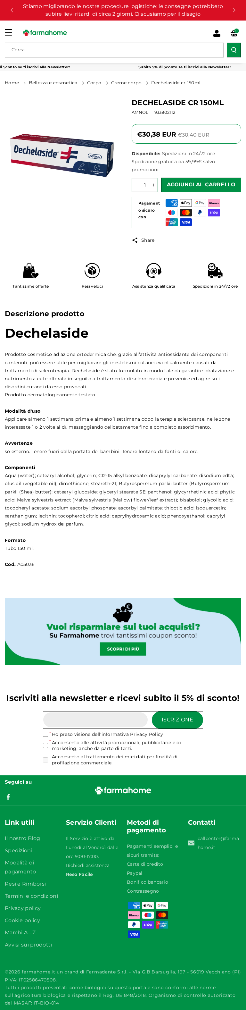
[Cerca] (234, 50)
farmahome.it (38, 972)
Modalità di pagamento (20, 867)
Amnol (140, 112)
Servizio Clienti (91, 822)
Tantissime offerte (30, 286)
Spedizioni (18, 850)
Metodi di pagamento (146, 826)
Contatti (202, 822)
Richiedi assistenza (88, 865)
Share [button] (148, 240)
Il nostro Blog (22, 838)
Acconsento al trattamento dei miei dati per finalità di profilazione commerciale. (115, 759)
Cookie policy (22, 920)
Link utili (19, 822)
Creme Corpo (127, 83)
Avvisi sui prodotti (28, 945)
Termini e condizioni (31, 896)
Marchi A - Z (20, 933)
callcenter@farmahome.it (218, 843)
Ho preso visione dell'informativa (107, 734)
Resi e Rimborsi (25, 884)
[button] (12, 33)
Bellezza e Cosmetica (54, 83)
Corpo (95, 83)
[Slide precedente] (12, 10)
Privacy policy (23, 908)
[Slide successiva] (234, 10)
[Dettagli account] (217, 33)
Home (12, 83)
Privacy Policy (146, 734)
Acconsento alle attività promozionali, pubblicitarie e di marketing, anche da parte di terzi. (116, 745)
